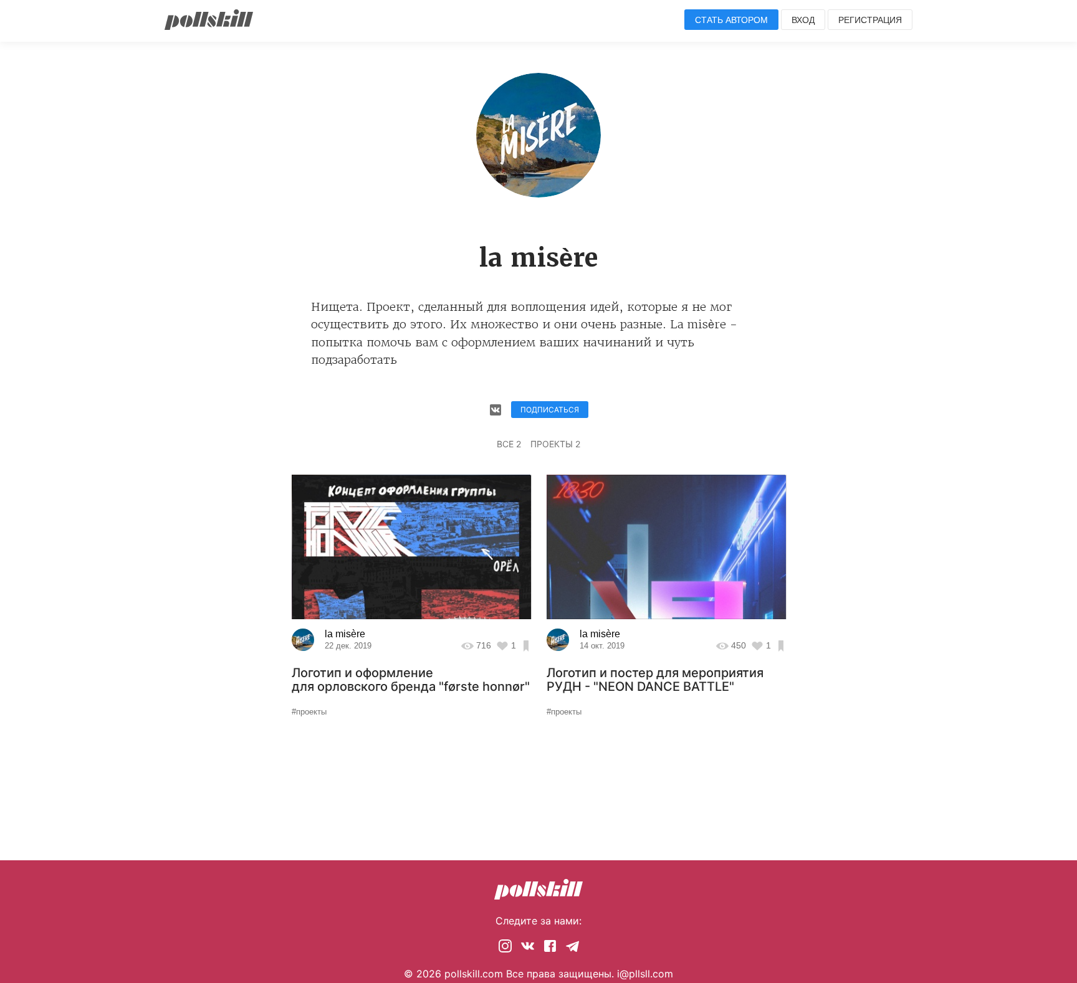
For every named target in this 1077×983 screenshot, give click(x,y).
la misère (345, 634)
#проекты (309, 711)
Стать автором (731, 20)
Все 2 (509, 444)
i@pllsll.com (645, 973)
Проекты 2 (555, 444)
